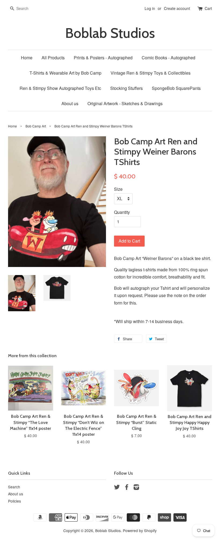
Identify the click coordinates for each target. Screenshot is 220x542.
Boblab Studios (110, 33)
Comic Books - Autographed (168, 57)
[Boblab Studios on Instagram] (136, 487)
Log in (150, 8)
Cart (208, 8)
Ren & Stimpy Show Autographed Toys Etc (60, 88)
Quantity (122, 212)
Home (26, 57)
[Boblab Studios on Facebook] (127, 487)
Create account (177, 8)
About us (69, 103)
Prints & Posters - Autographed (103, 57)
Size (118, 189)
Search (14, 486)
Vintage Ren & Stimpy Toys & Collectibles (150, 73)
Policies (14, 501)
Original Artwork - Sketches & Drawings (125, 103)
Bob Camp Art (35, 126)
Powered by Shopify (140, 530)
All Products (53, 57)
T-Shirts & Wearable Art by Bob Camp (65, 73)
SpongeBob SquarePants (176, 88)
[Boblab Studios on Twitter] (117, 487)
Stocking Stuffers (126, 88)
